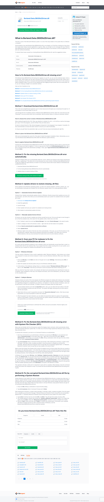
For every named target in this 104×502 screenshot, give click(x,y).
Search (87, 7)
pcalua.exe (81, 55)
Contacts (78, 2)
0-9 (22, 7)
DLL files (34, 2)
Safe (59, 415)
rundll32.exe (74, 61)
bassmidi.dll (40, 464)
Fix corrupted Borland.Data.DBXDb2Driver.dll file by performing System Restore (37, 100)
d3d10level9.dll (75, 69)
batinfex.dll (76, 474)
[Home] (20, 2)
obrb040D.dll (74, 81)
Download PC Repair (79, 33)
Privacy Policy (44, 178)
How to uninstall (31, 500)
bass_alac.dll (40, 474)
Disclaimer (26, 500)
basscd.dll (22, 474)
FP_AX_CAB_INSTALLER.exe (77, 52)
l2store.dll (74, 72)
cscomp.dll (74, 78)
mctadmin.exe (75, 58)
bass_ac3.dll (40, 471)
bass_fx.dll (58, 471)
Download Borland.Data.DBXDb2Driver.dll (27, 88)
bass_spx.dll (76, 464)
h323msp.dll (80, 72)
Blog (88, 2)
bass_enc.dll (58, 467)
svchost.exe (74, 46)
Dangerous (25, 415)
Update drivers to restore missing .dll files (28, 93)
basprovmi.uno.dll (24, 469)
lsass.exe (80, 49)
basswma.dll (40, 467)
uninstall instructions (35, 178)
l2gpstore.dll (82, 69)
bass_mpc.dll (58, 474)
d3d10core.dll (74, 75)
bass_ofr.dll (76, 462)
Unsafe (42, 415)
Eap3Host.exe (75, 55)
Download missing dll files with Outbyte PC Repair (29, 175)
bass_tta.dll (76, 467)
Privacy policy (20, 500)
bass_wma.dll (76, 469)
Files (20, 12)
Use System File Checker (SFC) (25, 98)
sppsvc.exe (81, 58)
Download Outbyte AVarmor (26, 313)
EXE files (40, 2)
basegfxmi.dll (23, 464)
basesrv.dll (22, 467)
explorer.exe (81, 46)
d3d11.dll (85, 78)
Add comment (27, 447)
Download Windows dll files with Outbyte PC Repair (32, 30)
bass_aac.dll (40, 469)
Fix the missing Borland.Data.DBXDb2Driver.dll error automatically (33, 91)
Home (16, 12)
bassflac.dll (40, 462)
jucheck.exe (74, 49)
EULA (41, 178)
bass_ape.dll (58, 462)
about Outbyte (29, 178)
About (83, 2)
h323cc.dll (80, 78)
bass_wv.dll (76, 471)
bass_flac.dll (58, 469)
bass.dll (21, 471)
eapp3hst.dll (81, 75)
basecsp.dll (22, 462)
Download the (27, 200)
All (18, 455)
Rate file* (20, 434)
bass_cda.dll (58, 464)
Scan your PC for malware (24, 95)
